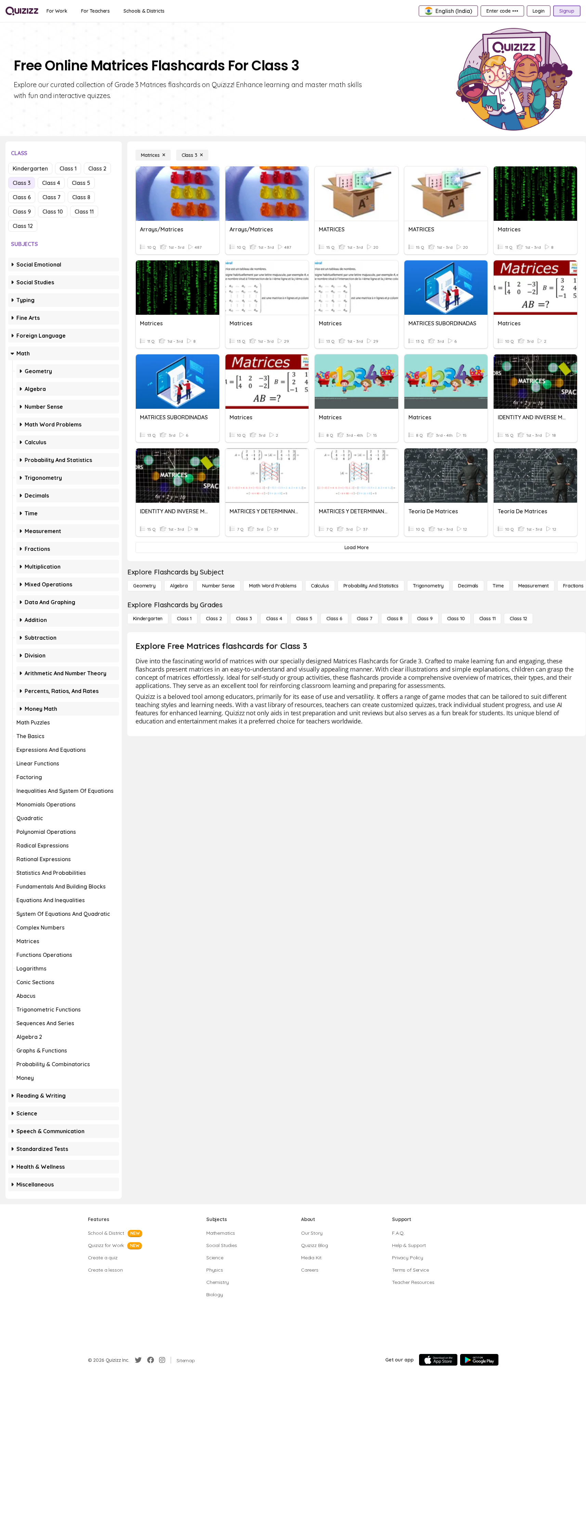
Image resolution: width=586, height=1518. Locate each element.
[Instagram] (162, 1360)
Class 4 (51, 182)
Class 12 (23, 225)
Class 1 (68, 168)
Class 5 (81, 182)
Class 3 (21, 182)
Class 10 (52, 211)
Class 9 (22, 211)
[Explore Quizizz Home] (21, 10)
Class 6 (22, 197)
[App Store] (438, 1360)
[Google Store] (479, 1360)
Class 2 (97, 168)
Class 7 (51, 197)
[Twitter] (138, 1360)
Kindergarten (30, 168)
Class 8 (81, 197)
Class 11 (84, 211)
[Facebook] (150, 1360)
